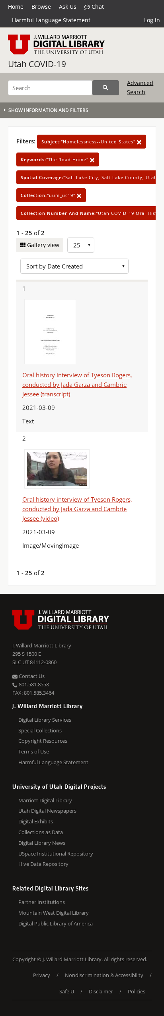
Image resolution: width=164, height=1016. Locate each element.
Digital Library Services (44, 719)
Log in (152, 20)
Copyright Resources (42, 740)
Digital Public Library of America (55, 923)
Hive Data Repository (43, 863)
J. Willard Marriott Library (41, 645)
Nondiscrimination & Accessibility (104, 975)
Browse (41, 6)
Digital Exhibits (35, 821)
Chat (97, 6)
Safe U (66, 991)
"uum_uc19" (49, 195)
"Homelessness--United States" (89, 142)
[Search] (105, 87)
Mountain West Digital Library (53, 912)
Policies (136, 991)
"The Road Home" (55, 159)
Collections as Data (40, 832)
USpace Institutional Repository (55, 853)
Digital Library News (41, 842)
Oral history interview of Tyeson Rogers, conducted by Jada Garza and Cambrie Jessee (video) (77, 508)
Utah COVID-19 (37, 64)
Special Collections (40, 730)
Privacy (41, 975)
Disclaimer (101, 991)
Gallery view (42, 245)
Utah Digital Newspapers (47, 810)
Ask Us (67, 6)
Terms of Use (33, 751)
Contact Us (31, 676)
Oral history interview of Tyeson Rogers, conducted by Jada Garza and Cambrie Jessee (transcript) (77, 384)
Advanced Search (140, 87)
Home (15, 6)
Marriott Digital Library (45, 800)
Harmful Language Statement (51, 20)
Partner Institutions (41, 902)
